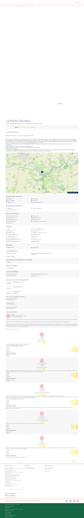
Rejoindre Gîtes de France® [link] (11, 485)
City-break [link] (46, 471)
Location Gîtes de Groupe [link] (10, 478)
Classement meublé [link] (8, 516)
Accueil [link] (7, 6)
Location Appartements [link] (10, 479)
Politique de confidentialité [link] (9, 506)
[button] (77, 2)
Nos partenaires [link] (8, 513)
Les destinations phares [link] (30, 468)
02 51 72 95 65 (10, 495)
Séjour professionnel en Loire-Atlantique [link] (14, 472)
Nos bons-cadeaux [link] (9, 467)
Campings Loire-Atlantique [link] (11, 476)
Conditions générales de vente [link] (10, 515)
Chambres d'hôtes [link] (48, 468)
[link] (8, 127)
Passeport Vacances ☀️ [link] (9, 510)
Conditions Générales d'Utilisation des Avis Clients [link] (14, 509)
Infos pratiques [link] (8, 483)
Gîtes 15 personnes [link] (48, 467)
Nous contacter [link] (8, 486)
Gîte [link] (11, 6)
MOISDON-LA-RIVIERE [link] (19, 6)
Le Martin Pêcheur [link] (30, 6)
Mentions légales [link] (8, 512)
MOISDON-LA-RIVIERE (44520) (35, 123)
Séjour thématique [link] (29, 467)
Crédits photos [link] (7, 507)
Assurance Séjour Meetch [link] (10, 471)
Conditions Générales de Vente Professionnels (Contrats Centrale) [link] (12, 475)
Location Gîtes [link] (8, 482)
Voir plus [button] (60, 103)
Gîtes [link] (45, 469)
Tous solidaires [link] (8, 473)
